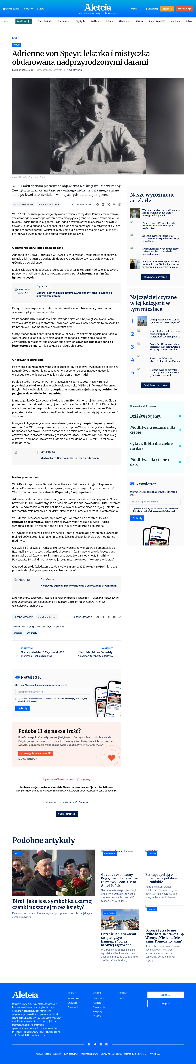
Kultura (109, 21)
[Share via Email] (114, 204)
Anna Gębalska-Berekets (49, 70)
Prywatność (154, 1054)
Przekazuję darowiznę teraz (34, 753)
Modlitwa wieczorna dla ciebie (152, 430)
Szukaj (41, 8)
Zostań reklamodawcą (111, 1054)
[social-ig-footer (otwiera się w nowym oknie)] (106, 1044)
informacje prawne (89, 1054)
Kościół (139, 21)
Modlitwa (21, 21)
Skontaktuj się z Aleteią (135, 1054)
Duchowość (64, 21)
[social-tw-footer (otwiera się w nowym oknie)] (101, 1044)
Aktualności (124, 21)
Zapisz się (22, 708)
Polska (189, 21)
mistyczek (94, 222)
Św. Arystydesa (111, 13)
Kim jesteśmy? (71, 1054)
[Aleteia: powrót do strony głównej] (98, 7)
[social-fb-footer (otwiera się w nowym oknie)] (95, 1044)
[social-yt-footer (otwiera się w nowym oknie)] (89, 1044)
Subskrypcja (99, 1007)
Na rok (121, 998)
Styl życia (80, 21)
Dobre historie (45, 21)
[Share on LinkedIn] (103, 204)
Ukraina (152, 853)
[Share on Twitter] (108, 204)
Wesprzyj (182, 8)
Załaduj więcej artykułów (155, 276)
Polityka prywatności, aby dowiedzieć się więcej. (154, 511)
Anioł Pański (109, 853)
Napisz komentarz (66, 813)
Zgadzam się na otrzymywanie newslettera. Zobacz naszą (52, 700)
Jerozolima (109, 913)
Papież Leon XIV (157, 21)
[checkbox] (16, 699)
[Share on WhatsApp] (120, 204)
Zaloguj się (153, 8)
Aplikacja (97, 1003)
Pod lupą (95, 21)
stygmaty (32, 632)
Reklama (97, 1015)
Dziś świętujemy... (146, 416)
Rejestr (165, 8)
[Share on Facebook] (97, 204)
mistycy (18, 632)
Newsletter (98, 998)
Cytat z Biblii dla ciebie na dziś (151, 446)
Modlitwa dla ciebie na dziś (151, 462)
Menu (6, 21)
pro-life (152, 909)
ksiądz (18, 853)
